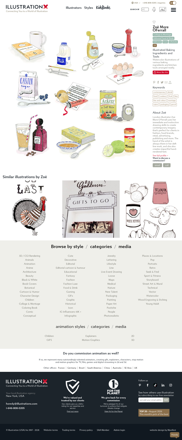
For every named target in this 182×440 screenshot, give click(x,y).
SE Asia (128, 368)
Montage (172, 100)
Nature (111, 287)
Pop (152, 260)
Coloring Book (29, 307)
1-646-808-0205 (149, 3)
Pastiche (111, 307)
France (61, 368)
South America (94, 368)
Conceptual (29, 315)
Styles (88, 8)
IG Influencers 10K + (70, 311)
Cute (70, 256)
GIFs (70, 295)
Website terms (51, 430)
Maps (111, 280)
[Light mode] (173, 3)
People (111, 311)
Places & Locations (152, 256)
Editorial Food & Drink (163, 38)
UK (135, 368)
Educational (70, 272)
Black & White (29, 280)
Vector (152, 291)
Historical (70, 303)
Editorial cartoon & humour (70, 268)
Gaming (70, 291)
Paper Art (111, 303)
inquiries (161, 3)
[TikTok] (155, 386)
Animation (29, 264)
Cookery (163, 96)
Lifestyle (173, 42)
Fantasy (70, 276)
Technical (152, 287)
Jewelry (111, 256)
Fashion (70, 280)
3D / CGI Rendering (29, 256)
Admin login (119, 430)
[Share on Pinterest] (154, 82)
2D (132, 336)
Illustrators (74, 8)
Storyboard (152, 280)
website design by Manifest (163, 430)
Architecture (29, 272)
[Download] (170, 82)
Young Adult (152, 303)
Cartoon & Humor (29, 291)
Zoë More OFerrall (161, 28)
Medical (111, 284)
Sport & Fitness (152, 276)
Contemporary (159, 92)
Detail (170, 92)
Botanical (30, 287)
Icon (165, 42)
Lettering (111, 260)
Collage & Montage (162, 34)
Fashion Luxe (70, 284)
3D (132, 340)
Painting (111, 299)
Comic (29, 311)
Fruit (170, 96)
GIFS (49, 340)
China (107, 368)
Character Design (29, 295)
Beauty (29, 276)
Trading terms (68, 430)
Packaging (164, 104)
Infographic (70, 315)
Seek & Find (152, 272)
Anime (29, 268)
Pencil (173, 104)
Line (176, 96)
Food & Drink (70, 287)
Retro (152, 268)
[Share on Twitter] (162, 82)
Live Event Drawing (111, 272)
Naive (155, 104)
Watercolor (152, 295)
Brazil (81, 368)
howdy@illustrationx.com (21, 403)
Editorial (157, 42)
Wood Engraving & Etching (152, 299)
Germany (71, 368)
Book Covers (30, 284)
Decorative (70, 260)
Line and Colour (159, 100)
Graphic (70, 299)
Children (29, 299)
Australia (117, 368)
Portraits (152, 264)
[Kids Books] (104, 6)
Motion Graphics (91, 340)
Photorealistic (111, 315)
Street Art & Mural (152, 284)
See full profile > (160, 155)
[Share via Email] (166, 82)
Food (155, 96)
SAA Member (103, 430)
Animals (29, 260)
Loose (111, 276)
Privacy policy (86, 430)
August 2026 (150, 411)
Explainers (91, 336)
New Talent (111, 291)
